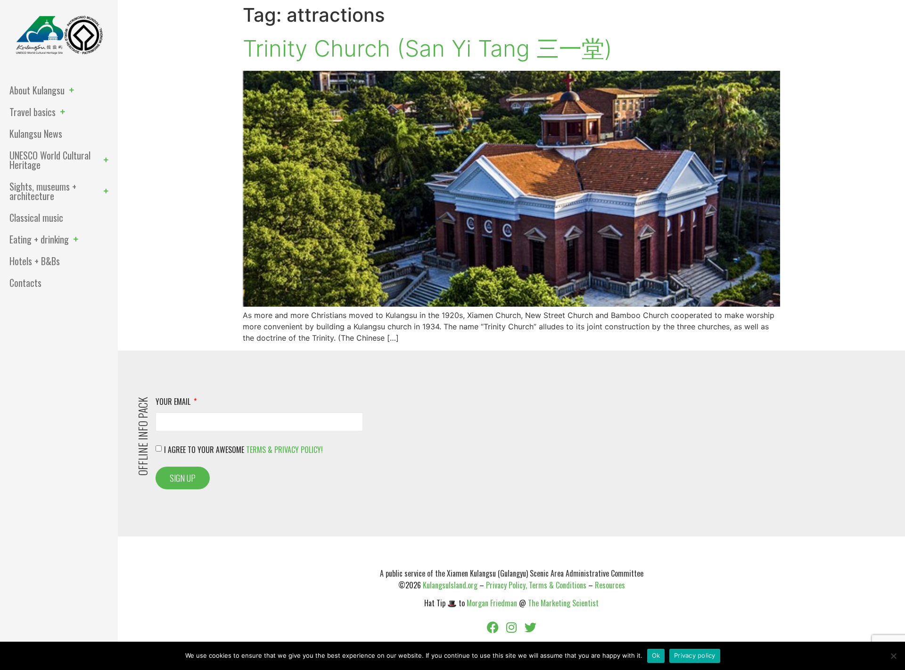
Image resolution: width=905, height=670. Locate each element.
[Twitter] (530, 627)
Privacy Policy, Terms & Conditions (536, 585)
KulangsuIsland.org (450, 585)
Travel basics (32, 112)
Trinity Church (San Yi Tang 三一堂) (427, 48)
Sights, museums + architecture (42, 191)
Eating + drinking (39, 239)
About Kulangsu (37, 90)
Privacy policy (695, 655)
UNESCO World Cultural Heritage (49, 160)
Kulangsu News (35, 133)
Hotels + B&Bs (34, 261)
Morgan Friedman (492, 603)
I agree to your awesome (243, 449)
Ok (656, 655)
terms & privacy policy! (284, 449)
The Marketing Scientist (563, 603)
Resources (610, 585)
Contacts (25, 283)
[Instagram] (511, 627)
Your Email (174, 402)
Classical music (36, 217)
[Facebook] (492, 627)
